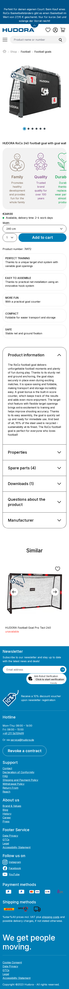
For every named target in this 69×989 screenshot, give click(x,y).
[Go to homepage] (18, 30)
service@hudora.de (22, 739)
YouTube (14, 874)
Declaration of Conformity (18, 772)
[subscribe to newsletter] (62, 669)
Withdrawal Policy (13, 784)
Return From (10, 787)
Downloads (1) (21, 483)
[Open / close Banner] (34, 24)
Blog (5, 809)
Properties (17, 452)
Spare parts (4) (22, 468)
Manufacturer (21, 520)
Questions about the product (26, 502)
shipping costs (50, 917)
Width (6, 223)
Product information (26, 355)
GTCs (6, 839)
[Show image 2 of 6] (28, 129)
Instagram (15, 862)
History (7, 813)
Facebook (15, 868)
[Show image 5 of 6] (40, 129)
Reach (6, 791)
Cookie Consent (12, 962)
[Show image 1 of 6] (24, 129)
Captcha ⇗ (57, 683)
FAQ (5, 776)
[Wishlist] (48, 30)
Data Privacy (10, 835)
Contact (7, 768)
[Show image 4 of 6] (36, 129)
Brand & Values (12, 806)
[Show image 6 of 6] (44, 129)
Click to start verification (50, 679)
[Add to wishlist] (57, 568)
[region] (34, 591)
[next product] (55, 592)
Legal (6, 843)
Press (6, 821)
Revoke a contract (24, 750)
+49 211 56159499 (13, 733)
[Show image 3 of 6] (32, 129)
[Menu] (5, 39)
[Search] (60, 40)
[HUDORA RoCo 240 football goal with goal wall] (34, 92)
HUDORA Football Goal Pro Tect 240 (28, 627)
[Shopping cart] (62, 30)
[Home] (4, 52)
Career (7, 817)
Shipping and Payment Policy (20, 780)
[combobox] (32, 40)
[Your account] (55, 30)
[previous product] (14, 592)
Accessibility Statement (16, 847)
